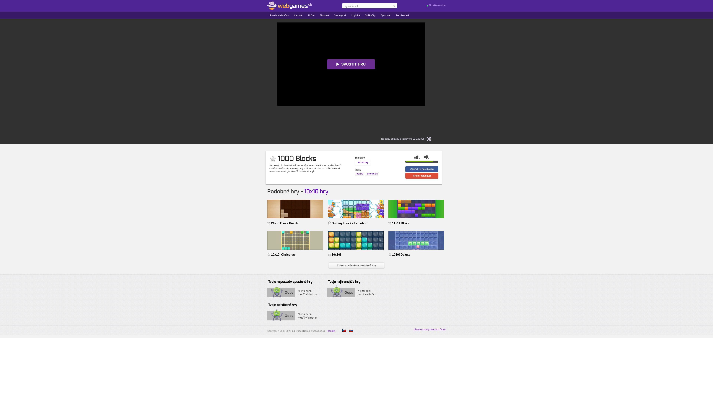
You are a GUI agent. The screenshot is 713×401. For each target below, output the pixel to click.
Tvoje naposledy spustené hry (290, 281)
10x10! (336, 254)
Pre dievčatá (402, 15)
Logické (355, 15)
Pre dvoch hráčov (279, 15)
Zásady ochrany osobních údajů (429, 329)
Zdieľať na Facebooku (422, 169)
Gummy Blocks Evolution (349, 223)
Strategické (340, 15)
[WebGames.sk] (289, 6)
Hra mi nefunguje (422, 176)
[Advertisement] (230, 78)
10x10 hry (316, 191)
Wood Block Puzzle (284, 223)
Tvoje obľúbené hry (282, 305)
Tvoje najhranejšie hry (344, 281)
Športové (385, 15)
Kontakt (331, 331)
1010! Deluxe (401, 254)
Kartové (298, 15)
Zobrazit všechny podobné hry (356, 265)
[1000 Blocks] (344, 330)
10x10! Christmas (283, 254)
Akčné (311, 15)
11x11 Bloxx (400, 223)
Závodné (324, 15)
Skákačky (370, 15)
